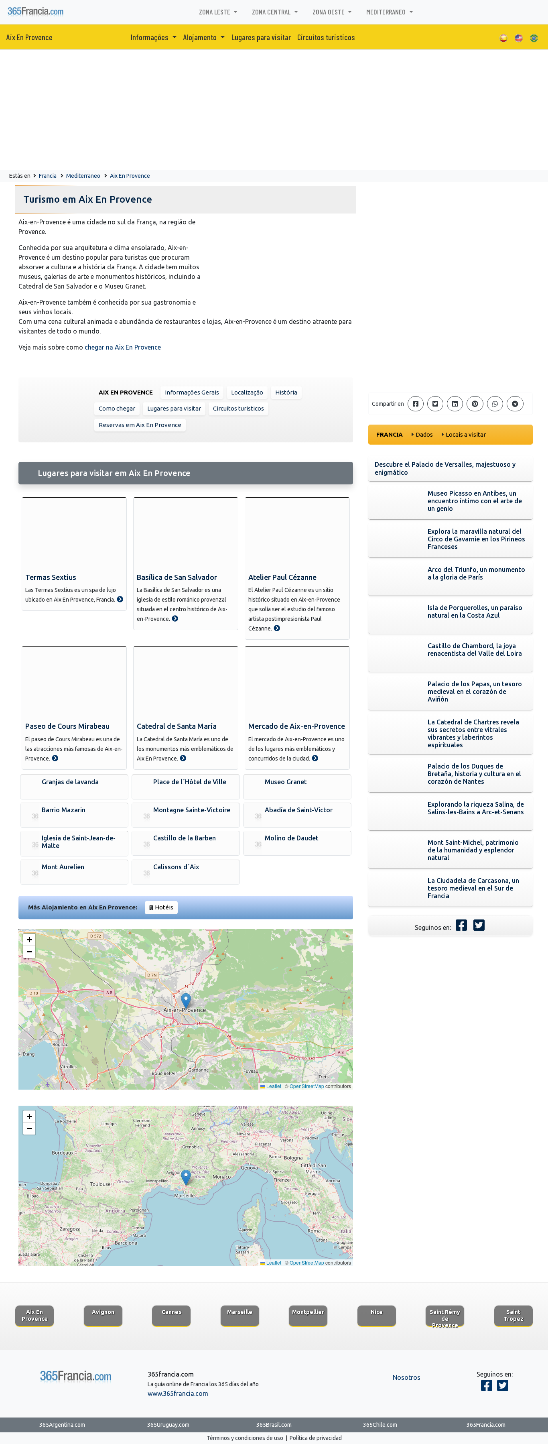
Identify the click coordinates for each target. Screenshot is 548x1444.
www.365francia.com (178, 1393)
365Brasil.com (274, 1425)
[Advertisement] (274, 110)
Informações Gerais (192, 392)
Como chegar (117, 408)
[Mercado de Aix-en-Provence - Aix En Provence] (315, 758)
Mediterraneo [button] (386, 11)
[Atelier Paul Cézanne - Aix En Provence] (277, 628)
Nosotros (406, 1377)
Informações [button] (150, 37)
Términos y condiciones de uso (245, 1438)
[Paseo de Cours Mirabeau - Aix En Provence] (55, 758)
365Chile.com (380, 1425)
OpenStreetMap (307, 1085)
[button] (186, 1001)
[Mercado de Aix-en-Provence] (297, 683)
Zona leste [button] (215, 11)
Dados (424, 434)
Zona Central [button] (272, 11)
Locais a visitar (466, 434)
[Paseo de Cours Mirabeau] (74, 683)
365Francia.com (486, 1425)
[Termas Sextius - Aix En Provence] (120, 599)
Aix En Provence (29, 37)
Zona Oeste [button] (329, 11)
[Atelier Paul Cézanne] (297, 534)
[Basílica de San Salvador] (186, 534)
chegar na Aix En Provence (123, 347)
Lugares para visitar (261, 37)
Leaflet (273, 1085)
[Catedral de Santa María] (186, 683)
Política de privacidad (316, 1438)
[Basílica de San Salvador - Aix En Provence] (175, 618)
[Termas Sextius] (74, 534)
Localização (247, 392)
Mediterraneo (83, 176)
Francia (48, 176)
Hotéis (164, 907)
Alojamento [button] (200, 37)
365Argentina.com (62, 1425)
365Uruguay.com (168, 1425)
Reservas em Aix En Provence (140, 424)
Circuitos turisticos (326, 37)
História (286, 392)
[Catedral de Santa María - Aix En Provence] (183, 758)
